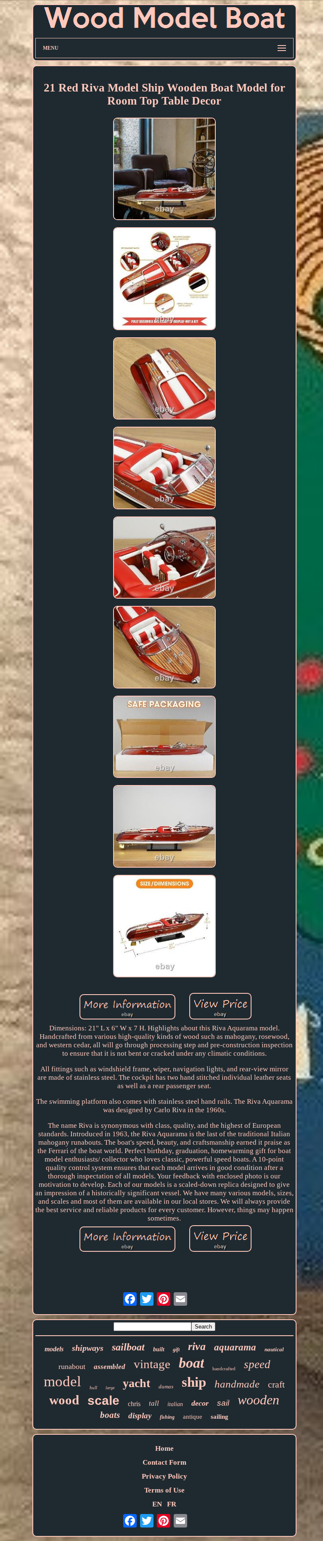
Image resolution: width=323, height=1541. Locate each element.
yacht (136, 1383)
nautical (274, 1349)
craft (276, 1384)
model (62, 1381)
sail (223, 1402)
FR (171, 1504)
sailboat (128, 1347)
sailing (219, 1416)
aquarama (235, 1347)
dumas (166, 1386)
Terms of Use (164, 1490)
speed (257, 1364)
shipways (87, 1348)
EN (157, 1504)
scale (103, 1400)
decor (200, 1403)
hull (93, 1387)
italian (175, 1404)
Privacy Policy (164, 1476)
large (110, 1387)
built (158, 1349)
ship (194, 1382)
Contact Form (164, 1462)
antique (192, 1416)
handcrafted (224, 1368)
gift (176, 1350)
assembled (109, 1367)
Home (164, 1448)
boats (110, 1415)
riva (197, 1346)
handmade (236, 1384)
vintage (152, 1364)
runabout (71, 1366)
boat (191, 1363)
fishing (167, 1417)
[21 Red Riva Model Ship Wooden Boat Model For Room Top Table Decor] (164, 170)
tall (154, 1403)
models (54, 1349)
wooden (258, 1399)
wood (64, 1400)
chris (134, 1403)
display (139, 1415)
